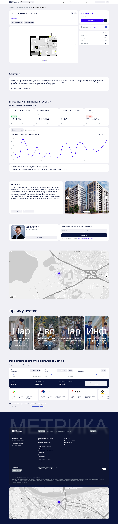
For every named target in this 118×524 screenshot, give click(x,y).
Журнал (72, 2)
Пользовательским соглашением (29, 480)
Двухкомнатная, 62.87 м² (39, 7)
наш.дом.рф (37, 477)
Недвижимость (49, 2)
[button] (59, 273)
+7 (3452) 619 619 (89, 2)
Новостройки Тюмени (17, 443)
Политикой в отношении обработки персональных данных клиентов (51, 480)
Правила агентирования (71, 480)
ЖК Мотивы (14, 18)
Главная (11, 7)
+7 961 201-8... (41, 237)
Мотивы (28, 7)
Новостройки (19, 7)
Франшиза (65, 2)
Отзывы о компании (69, 445)
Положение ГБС (79, 480)
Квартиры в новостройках (18, 440)
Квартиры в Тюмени (17, 438)
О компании (58, 2)
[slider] (26, 374)
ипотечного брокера (37, 406)
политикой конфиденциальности (85, 238)
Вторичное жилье (16, 445)
